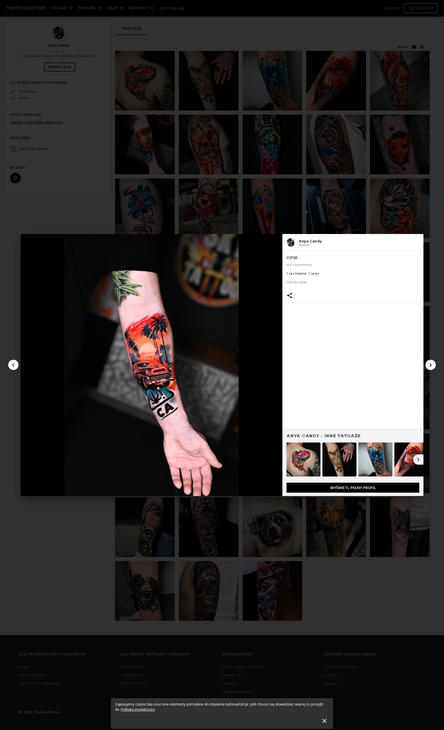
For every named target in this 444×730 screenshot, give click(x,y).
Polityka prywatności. (138, 709)
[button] (352, 242)
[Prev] (13, 365)
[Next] (430, 365)
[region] (352, 374)
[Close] (324, 720)
